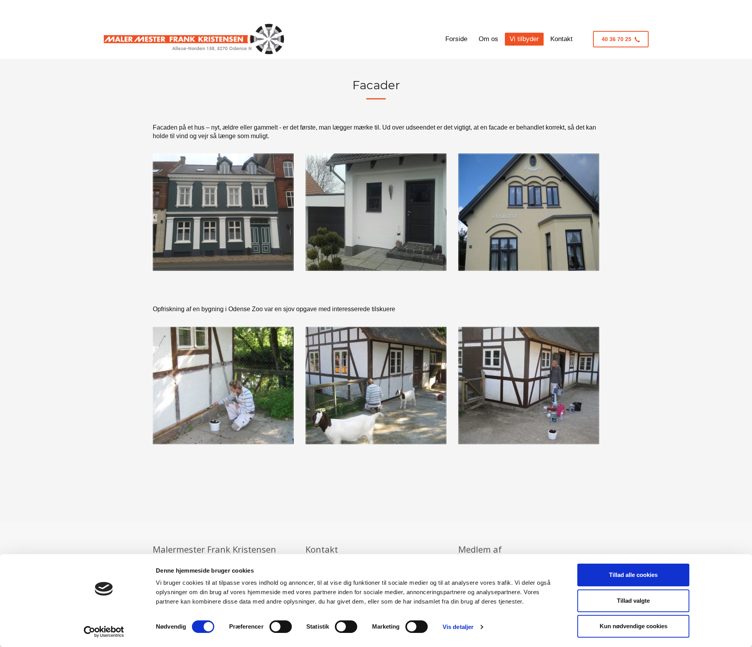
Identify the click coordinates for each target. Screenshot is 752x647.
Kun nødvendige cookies (633, 626)
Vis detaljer (458, 627)
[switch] (280, 626)
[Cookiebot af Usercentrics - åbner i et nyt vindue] (104, 632)
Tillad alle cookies (633, 574)
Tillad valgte (633, 600)
